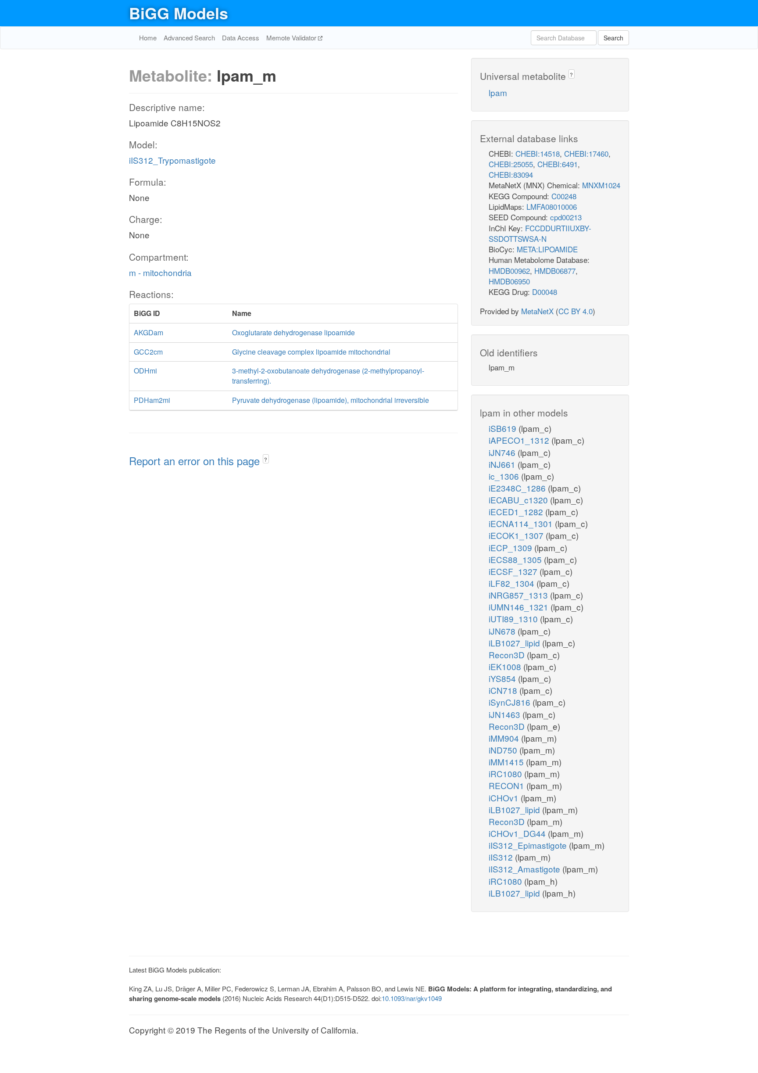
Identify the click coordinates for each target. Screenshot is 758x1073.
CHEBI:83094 (511, 174)
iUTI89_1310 (514, 618)
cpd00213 (566, 217)
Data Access (240, 37)
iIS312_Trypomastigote (172, 160)
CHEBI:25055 (511, 163)
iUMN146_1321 (520, 607)
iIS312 (502, 857)
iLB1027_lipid (515, 643)
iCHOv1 (505, 798)
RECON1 (507, 785)
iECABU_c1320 (519, 500)
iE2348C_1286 (518, 488)
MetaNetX (537, 310)
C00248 (563, 195)
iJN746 (503, 452)
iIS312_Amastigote (525, 869)
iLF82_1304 (512, 583)
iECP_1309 (511, 547)
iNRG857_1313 (519, 595)
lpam (498, 92)
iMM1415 (507, 762)
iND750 (504, 750)
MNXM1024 (601, 184)
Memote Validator (292, 37)
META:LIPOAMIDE (547, 249)
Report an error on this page (196, 460)
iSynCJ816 (511, 702)
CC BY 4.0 (575, 310)
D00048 (544, 291)
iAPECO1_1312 (520, 440)
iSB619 (503, 428)
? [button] (265, 459)
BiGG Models (178, 12)
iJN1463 (505, 714)
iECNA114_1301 (522, 523)
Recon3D (508, 654)
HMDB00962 (509, 270)
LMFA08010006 (551, 206)
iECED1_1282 (517, 511)
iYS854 (503, 678)
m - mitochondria (160, 272)
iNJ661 (503, 464)
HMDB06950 (509, 281)
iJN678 (503, 631)
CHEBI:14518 (537, 153)
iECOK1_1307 (517, 535)
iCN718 (504, 690)
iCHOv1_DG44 (518, 833)
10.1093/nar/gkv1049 (412, 998)
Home (148, 37)
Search (613, 37)
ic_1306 (505, 476)
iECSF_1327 (514, 571)
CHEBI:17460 (586, 153)
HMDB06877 (555, 270)
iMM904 (505, 738)
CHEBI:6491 (557, 163)
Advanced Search (189, 37)
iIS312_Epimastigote (529, 845)
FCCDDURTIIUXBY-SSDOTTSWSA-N (540, 233)
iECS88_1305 (516, 559)
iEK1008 (506, 666)
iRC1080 (506, 773)
